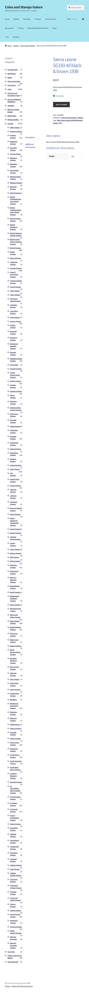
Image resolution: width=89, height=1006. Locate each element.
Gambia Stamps (13, 386)
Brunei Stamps (13, 253)
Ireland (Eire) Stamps (14, 480)
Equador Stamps (13, 353)
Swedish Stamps (13, 835)
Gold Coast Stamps (14, 415)
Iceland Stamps (15, 465)
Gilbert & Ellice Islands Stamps (15, 409)
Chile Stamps (15, 291)
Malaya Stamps (15, 553)
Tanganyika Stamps (14, 848)
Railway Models (13, 120)
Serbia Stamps (15, 739)
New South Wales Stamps (15, 616)
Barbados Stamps (13, 165)
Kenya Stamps (15, 514)
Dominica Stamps (13, 339)
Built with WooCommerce (22, 986)
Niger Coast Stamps (14, 641)
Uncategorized (13, 962)
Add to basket (61, 104)
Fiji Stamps (14, 365)
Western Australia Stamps (13, 945)
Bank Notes (12, 74)
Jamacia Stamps (13, 491)
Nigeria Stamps (15, 646)
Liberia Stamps (13, 544)
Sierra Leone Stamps (28, 46)
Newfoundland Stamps (15, 628)
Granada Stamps (13, 421)
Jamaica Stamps (13, 497)
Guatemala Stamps (14, 444)
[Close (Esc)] (19, 1001)
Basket (16, 19)
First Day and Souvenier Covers (14, 94)
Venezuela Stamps (13, 922)
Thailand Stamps (13, 860)
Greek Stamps (15, 426)
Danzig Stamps (13, 326)
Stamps (16, 46)
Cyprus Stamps (15, 321)
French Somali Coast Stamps (15, 375)
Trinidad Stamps (13, 893)
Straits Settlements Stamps (14, 817)
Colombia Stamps (13, 306)
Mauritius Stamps (13, 566)
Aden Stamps (15, 127)
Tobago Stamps (16, 865)
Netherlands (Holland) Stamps (14, 598)
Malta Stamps (15, 561)
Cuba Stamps (15, 317)
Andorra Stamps (16, 131)
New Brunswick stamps (15, 610)
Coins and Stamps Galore (24, 7)
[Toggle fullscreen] (8, 1001)
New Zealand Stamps (14, 622)
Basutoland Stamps (14, 171)
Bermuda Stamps (13, 188)
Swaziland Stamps (14, 829)
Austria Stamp (15, 154)
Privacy (21, 28)
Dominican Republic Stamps (14, 346)
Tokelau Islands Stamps (15, 874)
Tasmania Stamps (13, 854)
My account (9, 28)
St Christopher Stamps (15, 798)
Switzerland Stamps (14, 841)
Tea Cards (11, 952)
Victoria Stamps (16, 927)
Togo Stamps (15, 869)
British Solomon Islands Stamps (16, 234)
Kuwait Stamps (15, 533)
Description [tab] (30, 137)
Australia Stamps (13, 149)
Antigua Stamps (13, 136)
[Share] (13, 1001)
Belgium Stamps (16, 183)
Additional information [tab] (30, 145)
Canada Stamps (16, 268)
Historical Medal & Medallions (14, 100)
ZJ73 (60, 123)
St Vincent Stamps (14, 810)
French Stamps (15, 381)
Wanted (16, 37)
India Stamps (15, 469)
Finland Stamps (16, 369)
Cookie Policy (50, 19)
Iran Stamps (13, 474)
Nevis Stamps (15, 605)
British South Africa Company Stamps (16, 241)
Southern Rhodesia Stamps (13, 776)
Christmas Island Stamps (15, 300)
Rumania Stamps (13, 719)
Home (7, 19)
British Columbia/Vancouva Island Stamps (15, 200)
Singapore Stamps (13, 750)
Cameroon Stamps (13, 263)
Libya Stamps (15, 549)
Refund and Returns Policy (38, 28)
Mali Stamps (14, 557)
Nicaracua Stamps (13, 634)
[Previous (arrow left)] (2, 1005)
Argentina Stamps (13, 143)
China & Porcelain (14, 81)
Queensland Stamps (14, 694)
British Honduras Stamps (13, 227)
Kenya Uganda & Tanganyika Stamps (14, 521)
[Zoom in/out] (2, 1001)
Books (10, 78)
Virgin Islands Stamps (15, 932)
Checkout (27, 19)
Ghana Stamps (13, 396)
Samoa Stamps (15, 728)
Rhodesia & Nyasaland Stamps (14, 706)
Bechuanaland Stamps (15, 178)
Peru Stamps (14, 679)
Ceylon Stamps (15, 287)
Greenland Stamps (13, 431)
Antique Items (13, 70)
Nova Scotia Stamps (14, 668)
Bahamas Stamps (13, 159)
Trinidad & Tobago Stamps (16, 887)
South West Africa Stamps (15, 768)
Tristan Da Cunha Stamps (15, 899)
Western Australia (13, 938)
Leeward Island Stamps (15, 538)
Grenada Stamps (13, 437)
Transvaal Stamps (13, 880)
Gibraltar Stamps (13, 402)
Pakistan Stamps (13, 674)
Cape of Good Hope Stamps (14, 274)
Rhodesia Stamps (13, 713)
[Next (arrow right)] (8, 1005)
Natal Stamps (15, 592)
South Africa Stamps (14, 756)
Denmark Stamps (13, 332)
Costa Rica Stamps (14, 312)
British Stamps (15, 248)
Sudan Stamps (15, 824)
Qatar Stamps (15, 689)
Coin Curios (12, 85)
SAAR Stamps (15, 724)
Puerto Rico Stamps (14, 684)
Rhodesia (13, 700)
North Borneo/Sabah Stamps (15, 652)
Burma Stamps (15, 258)
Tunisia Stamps (13, 905)
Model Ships (12, 116)
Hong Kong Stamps (14, 454)
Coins (10, 89)
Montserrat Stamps (14, 572)
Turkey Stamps (15, 910)
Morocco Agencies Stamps (13, 579)
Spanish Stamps (16, 782)
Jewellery (11, 106)
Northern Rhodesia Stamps (13, 660)
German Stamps (16, 391)
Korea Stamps (15, 529)
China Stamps (15, 295)
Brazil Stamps (15, 193)
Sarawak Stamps (13, 733)
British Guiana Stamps (15, 219)
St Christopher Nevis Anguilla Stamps (15, 789)
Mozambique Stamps (14, 587)
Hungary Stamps (13, 460)
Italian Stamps (15, 486)
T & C (7, 37)
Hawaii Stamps (15, 449)
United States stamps (15, 915)
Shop (54, 28)
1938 (58, 120)
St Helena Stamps (13, 804)
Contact (38, 19)
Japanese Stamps (13, 503)
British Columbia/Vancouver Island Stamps (15, 211)
